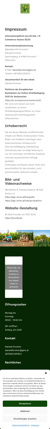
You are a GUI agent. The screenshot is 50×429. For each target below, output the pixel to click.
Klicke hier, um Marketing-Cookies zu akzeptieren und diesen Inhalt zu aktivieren (13, 277)
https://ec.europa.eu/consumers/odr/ (23, 100)
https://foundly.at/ (13, 218)
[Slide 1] (23, 244)
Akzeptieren (25, 403)
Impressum (35, 425)
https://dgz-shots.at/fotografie (20, 197)
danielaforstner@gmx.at (24, 70)
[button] (45, 373)
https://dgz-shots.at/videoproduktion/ (23, 200)
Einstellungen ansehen (25, 418)
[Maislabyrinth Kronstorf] (25, 8)
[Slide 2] (26, 244)
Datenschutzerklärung (21, 425)
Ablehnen (25, 411)
